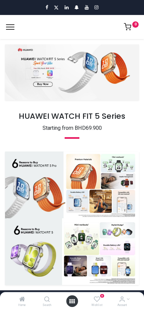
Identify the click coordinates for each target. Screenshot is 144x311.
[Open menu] (72, 301)
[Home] (22, 299)
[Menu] (10, 27)
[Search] (47, 299)
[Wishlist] (97, 299)
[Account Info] (122, 299)
